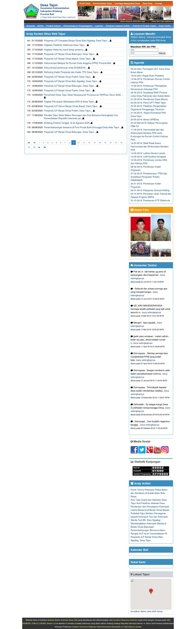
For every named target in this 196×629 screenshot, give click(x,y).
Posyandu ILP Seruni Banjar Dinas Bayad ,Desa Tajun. (71, 106)
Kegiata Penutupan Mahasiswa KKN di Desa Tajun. (69, 101)
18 (121, 142)
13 (94, 142)
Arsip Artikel (142, 483)
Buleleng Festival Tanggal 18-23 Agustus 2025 (66, 122)
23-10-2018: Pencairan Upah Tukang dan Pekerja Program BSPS (151, 195)
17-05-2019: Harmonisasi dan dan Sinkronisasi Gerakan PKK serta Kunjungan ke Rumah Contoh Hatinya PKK (149, 134)
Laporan (99, 25)
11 (84, 142)
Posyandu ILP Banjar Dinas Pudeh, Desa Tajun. (68, 76)
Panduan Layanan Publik (118, 25)
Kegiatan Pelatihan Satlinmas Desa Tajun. (65, 44)
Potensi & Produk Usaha (144, 25)
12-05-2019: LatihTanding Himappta (148, 156)
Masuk (162, 53)
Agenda (138, 63)
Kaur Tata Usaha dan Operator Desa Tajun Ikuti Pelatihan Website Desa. (149, 501)
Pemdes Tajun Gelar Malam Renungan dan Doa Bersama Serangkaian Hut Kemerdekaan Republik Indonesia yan (81, 116)
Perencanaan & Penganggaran (78, 25)
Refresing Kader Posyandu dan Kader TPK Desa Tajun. (71, 72)
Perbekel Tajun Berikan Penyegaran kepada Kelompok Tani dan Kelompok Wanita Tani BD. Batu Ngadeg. (149, 517)
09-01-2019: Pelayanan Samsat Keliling (150, 190)
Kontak (158, 3)
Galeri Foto (141, 210)
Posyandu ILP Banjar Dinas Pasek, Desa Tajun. (67, 90)
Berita (40, 25)
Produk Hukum (53, 25)
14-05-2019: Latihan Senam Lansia (148, 153)
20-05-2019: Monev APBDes (145, 119)
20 (34, 147)
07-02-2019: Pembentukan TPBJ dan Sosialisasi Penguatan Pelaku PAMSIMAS (149, 177)
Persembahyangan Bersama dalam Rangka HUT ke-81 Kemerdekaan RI (149, 531)
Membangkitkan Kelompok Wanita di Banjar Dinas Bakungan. (148, 525)
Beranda (31, 25)
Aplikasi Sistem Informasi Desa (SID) (63, 620)
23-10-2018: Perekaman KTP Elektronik (150, 200)
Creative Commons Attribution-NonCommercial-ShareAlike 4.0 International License (106, 626)
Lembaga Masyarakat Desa (127, 3)
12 (89, 142)
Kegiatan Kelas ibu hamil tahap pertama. (64, 49)
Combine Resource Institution (125, 620)
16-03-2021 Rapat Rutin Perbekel (147, 75)
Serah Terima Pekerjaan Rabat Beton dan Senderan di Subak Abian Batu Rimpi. (149, 493)
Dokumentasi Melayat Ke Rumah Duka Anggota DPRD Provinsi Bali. (78, 63)
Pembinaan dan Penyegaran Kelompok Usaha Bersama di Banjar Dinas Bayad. (150, 508)
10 (78, 142)
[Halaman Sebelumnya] (34, 142)
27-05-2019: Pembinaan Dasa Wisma (149, 99)
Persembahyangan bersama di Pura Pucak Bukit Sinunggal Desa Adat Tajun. (82, 127)
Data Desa (147, 3)
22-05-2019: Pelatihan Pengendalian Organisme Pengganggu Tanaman (148, 107)
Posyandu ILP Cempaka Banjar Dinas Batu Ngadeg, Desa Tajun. (76, 40)
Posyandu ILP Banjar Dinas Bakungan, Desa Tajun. (69, 53)
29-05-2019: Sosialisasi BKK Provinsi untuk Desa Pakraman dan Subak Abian (150, 94)
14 (100, 142)
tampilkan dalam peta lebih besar (147, 611)
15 (105, 142)
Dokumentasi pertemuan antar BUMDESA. (65, 67)
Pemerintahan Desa (102, 3)
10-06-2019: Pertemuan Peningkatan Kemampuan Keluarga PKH (149, 87)
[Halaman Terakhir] (45, 147)
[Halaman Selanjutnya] (39, 147)
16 (110, 142)
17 (116, 142)
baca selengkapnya (151, 312)
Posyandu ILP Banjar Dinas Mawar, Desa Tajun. (68, 58)
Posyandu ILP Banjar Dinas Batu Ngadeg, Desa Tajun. (71, 81)
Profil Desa (85, 3)
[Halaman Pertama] (29, 142)
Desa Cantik (164, 25)
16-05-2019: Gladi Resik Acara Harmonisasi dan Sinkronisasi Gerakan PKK (150, 146)
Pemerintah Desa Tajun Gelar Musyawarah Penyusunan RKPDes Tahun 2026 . (83, 94)
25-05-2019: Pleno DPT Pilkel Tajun (148, 102)
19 (29, 147)
